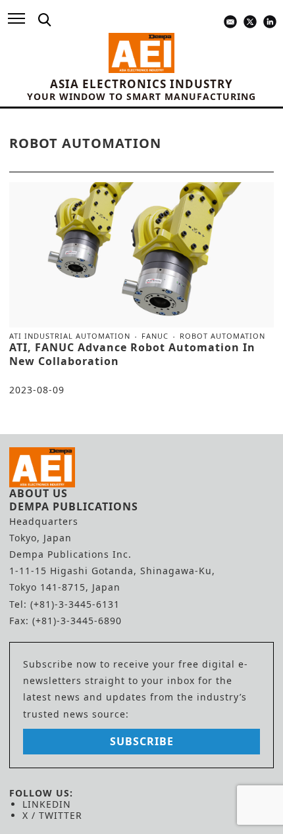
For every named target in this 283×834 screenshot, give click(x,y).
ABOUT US (38, 493)
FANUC (155, 336)
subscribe (142, 741)
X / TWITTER (52, 815)
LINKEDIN (46, 804)
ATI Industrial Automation (69, 336)
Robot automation (222, 335)
